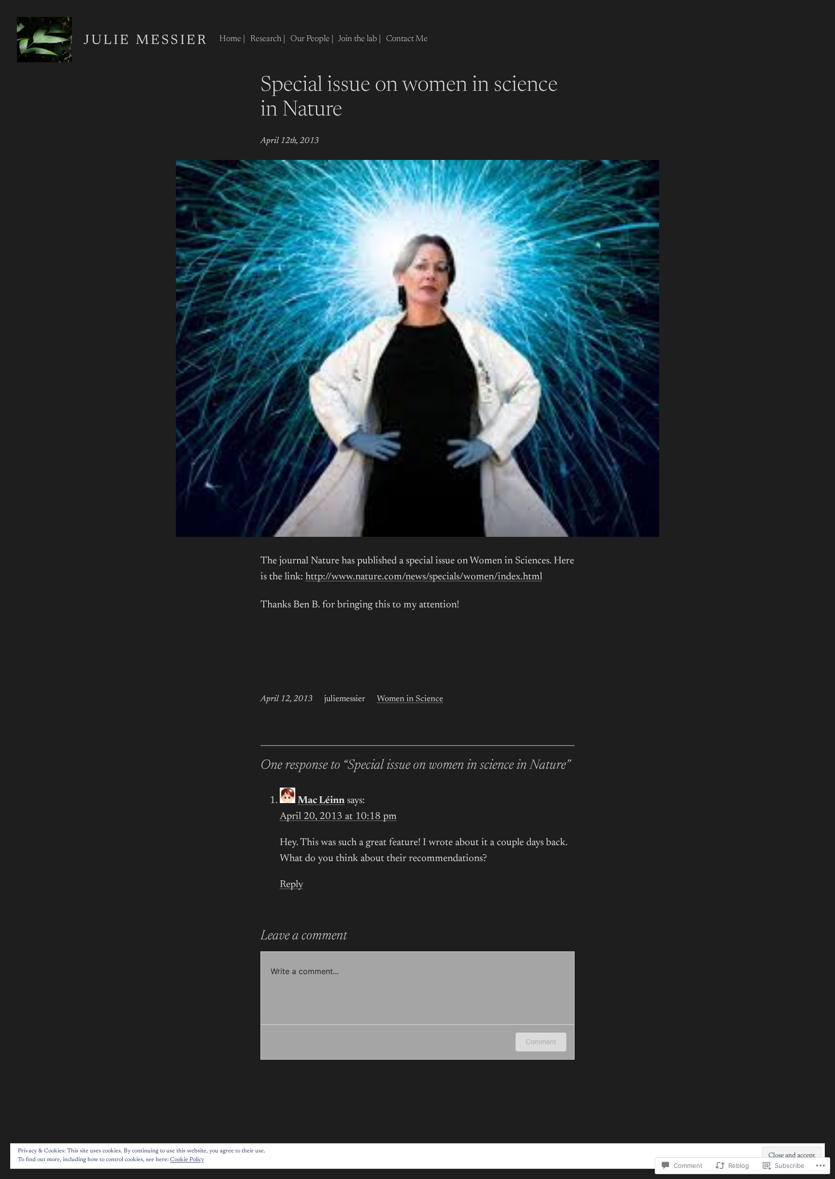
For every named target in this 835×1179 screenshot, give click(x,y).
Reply (291, 885)
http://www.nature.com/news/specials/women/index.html (423, 577)
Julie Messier (146, 40)
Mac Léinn (321, 801)
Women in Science (410, 699)
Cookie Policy (187, 1160)
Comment (541, 1041)
